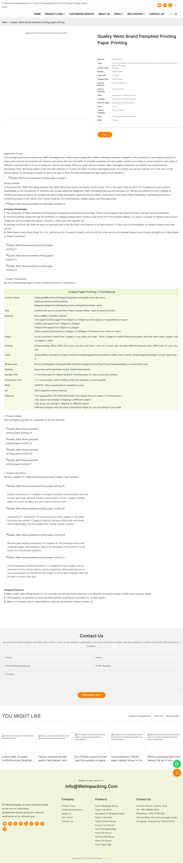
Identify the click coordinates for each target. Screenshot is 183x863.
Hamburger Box (173, 716)
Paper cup (158, 716)
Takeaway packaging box (139, 716)
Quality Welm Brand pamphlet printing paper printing (37, 22)
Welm (5, 22)
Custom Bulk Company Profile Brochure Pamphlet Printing (17, 758)
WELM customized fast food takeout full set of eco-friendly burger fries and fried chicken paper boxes (164, 758)
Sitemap (108, 858)
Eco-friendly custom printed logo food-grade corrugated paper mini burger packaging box (91, 758)
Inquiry (104, 135)
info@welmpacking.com (91, 786)
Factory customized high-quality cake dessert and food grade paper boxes (53, 758)
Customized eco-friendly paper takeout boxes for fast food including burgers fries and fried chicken (127, 758)
